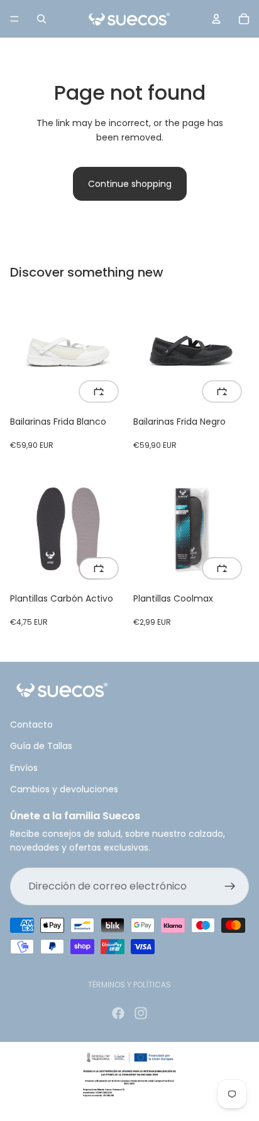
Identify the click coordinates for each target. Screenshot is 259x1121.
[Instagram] (140, 1013)
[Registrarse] (230, 886)
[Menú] (14, 18)
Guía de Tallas (41, 746)
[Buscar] (41, 19)
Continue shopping (130, 184)
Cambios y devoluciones (64, 789)
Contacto (31, 724)
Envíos (24, 767)
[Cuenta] (216, 19)
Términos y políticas (129, 984)
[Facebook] (118, 1013)
